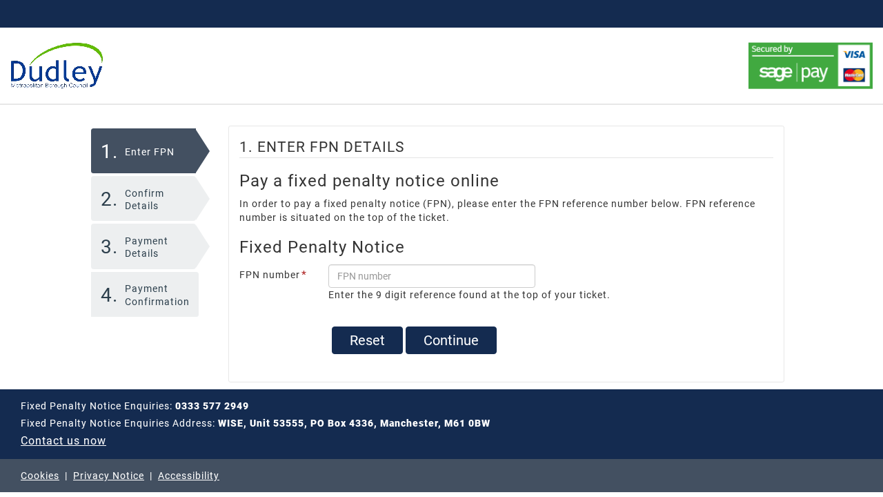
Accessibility (188, 475)
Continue (451, 340)
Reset (367, 340)
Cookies (40, 475)
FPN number (273, 275)
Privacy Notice (108, 475)
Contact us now (63, 440)
